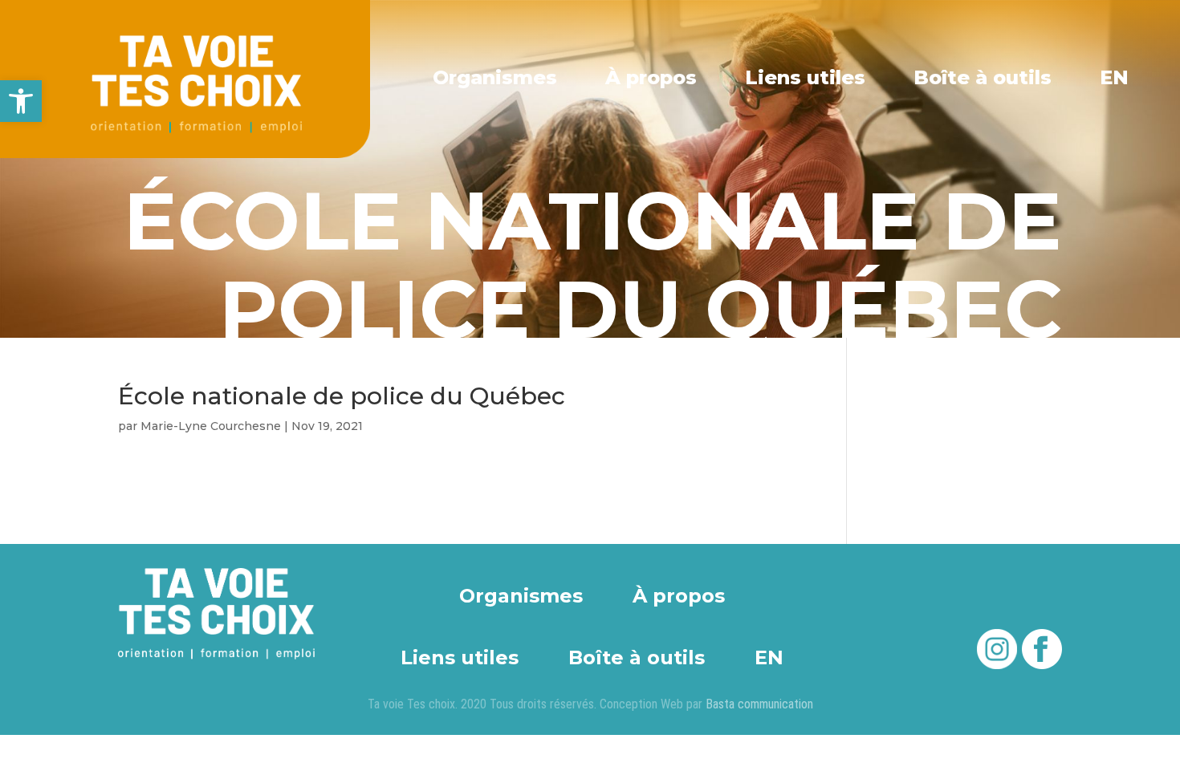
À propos (651, 77)
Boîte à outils (982, 77)
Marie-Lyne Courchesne (210, 426)
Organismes (495, 77)
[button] (21, 101)
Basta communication (759, 704)
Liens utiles (805, 77)
